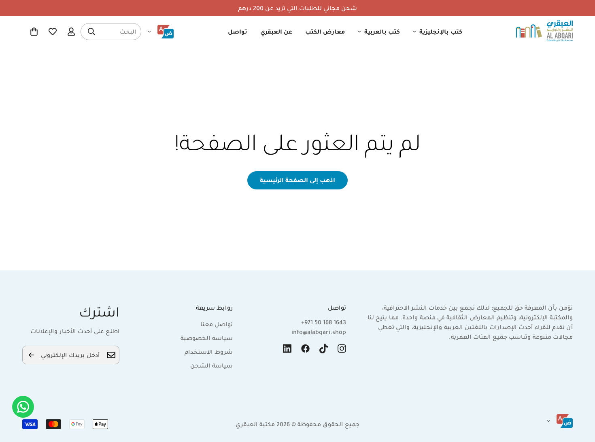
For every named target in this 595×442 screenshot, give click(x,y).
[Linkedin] (287, 348)
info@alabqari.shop (318, 331)
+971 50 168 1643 (323, 322)
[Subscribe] (31, 355)
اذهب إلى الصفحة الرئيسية (297, 180)
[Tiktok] (323, 348)
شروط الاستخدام (209, 351)
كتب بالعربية (382, 31)
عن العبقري (276, 31)
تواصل (237, 31)
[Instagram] (342, 348)
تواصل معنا (216, 324)
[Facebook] (305, 348)
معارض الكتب (325, 31)
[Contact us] (23, 407)
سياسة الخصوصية (207, 338)
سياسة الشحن (211, 365)
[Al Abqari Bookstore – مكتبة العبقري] (544, 31)
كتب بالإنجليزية (440, 31)
